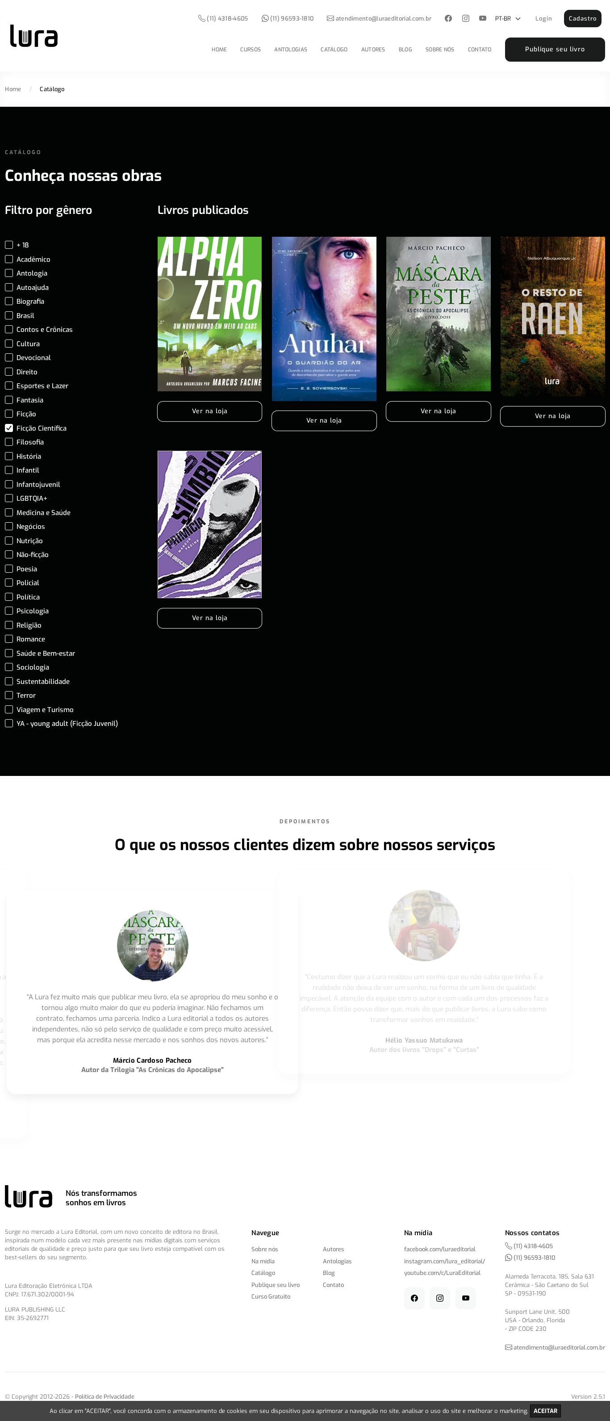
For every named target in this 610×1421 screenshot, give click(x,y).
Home (219, 49)
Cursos (250, 49)
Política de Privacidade (104, 1396)
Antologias (290, 49)
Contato (480, 49)
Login (543, 18)
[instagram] (465, 19)
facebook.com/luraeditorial (440, 1249)
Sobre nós (440, 49)
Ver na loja (210, 411)
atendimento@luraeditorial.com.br (384, 18)
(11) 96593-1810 (291, 18)
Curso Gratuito (270, 1296)
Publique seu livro (555, 49)
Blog (405, 49)
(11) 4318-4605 (226, 18)
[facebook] (448, 19)
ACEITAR (545, 1411)
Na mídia (263, 1261)
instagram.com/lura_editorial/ (444, 1261)
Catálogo (334, 49)
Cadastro (583, 18)
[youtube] (483, 19)
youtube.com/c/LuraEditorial (442, 1273)
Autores (373, 49)
